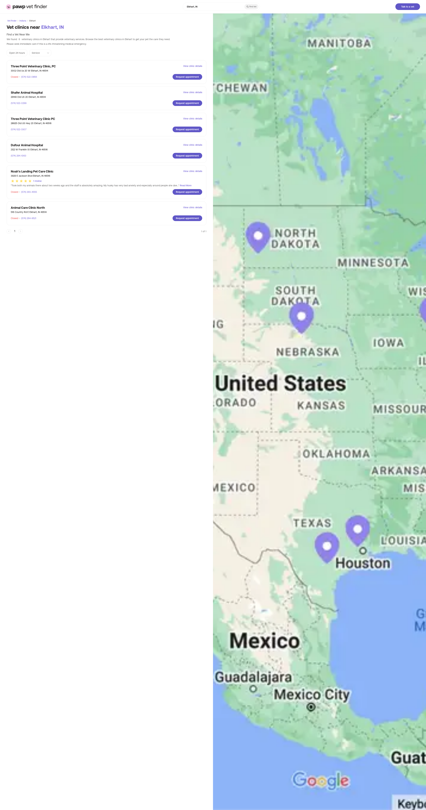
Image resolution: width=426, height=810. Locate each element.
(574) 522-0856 (28, 77)
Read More (186, 185)
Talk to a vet (407, 6)
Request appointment (187, 77)
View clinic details (192, 66)
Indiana (22, 21)
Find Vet (252, 6)
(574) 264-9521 (27, 218)
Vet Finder (11, 21)
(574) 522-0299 (18, 103)
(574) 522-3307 (18, 129)
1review (37, 181)
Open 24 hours (17, 53)
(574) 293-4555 (28, 192)
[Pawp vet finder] (26, 6)
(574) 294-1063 (18, 155)
